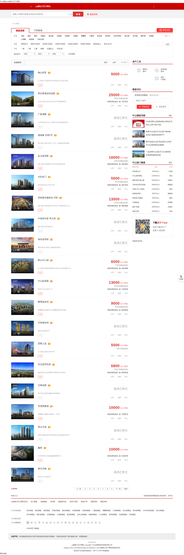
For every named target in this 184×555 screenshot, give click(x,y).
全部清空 (162, 107)
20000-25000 (86, 44)
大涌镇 (23, 39)
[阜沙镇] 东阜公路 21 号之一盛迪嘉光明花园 (53, 143)
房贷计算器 (74, 502)
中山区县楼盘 (16, 510)
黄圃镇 (83, 36)
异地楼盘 (132, 514)
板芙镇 (31, 39)
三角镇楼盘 (117, 510)
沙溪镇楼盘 (51, 514)
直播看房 (18, 62)
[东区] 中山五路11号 (45, 289)
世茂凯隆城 (43, 406)
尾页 (126, 489)
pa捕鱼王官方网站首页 (19, 502)
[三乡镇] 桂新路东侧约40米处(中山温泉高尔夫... (55, 268)
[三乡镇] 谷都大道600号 (46, 352)
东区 (22, 36)
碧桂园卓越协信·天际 (48, 197)
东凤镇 (67, 36)
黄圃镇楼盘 (107, 510)
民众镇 (99, 36)
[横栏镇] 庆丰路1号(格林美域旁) (49, 247)
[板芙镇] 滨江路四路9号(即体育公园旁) (51, 372)
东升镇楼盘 (31, 514)
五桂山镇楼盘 (82, 514)
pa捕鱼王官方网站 (43, 6)
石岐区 (43, 36)
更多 (171, 115)
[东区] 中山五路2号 (44, 477)
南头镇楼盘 (66, 510)
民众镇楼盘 (127, 510)
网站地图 (3, 553)
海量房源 (94, 502)
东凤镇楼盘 (86, 510)
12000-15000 (60, 44)
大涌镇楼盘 (61, 514)
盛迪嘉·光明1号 (45, 135)
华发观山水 (136, 171)
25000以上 (97, 44)
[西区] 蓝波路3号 (44, 331)
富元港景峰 (43, 156)
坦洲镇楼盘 (123, 514)
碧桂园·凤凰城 (137, 198)
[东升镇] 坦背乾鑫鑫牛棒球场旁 (49, 393)
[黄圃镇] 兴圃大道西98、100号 (49, 414)
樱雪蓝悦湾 (43, 302)
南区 (29, 36)
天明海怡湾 (43, 323)
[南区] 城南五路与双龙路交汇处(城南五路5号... (54, 435)
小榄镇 (75, 36)
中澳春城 (135, 202)
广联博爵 (42, 114)
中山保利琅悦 (137, 176)
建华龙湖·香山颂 (138, 180)
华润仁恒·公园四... (138, 189)
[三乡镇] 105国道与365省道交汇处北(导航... (53, 81)
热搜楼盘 (44, 502)
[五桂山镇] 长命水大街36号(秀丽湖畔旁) (52, 101)
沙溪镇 (151, 36)
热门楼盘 (34, 502)
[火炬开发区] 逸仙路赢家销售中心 (50, 456)
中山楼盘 (16, 23)
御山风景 (42, 72)
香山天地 (42, 427)
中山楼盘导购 (138, 115)
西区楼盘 (47, 510)
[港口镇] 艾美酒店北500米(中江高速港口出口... (54, 206)
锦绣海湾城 (136, 193)
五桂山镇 (40, 39)
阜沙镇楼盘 (137, 510)
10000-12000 (48, 44)
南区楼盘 (38, 510)
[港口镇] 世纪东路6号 (45, 227)
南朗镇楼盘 (93, 514)
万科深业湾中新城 (138, 185)
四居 (42, 49)
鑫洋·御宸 (135, 207)
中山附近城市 (16, 518)
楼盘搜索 (20, 30)
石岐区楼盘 (56, 510)
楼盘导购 (93, 14)
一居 (22, 49)
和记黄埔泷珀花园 (46, 93)
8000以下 (24, 44)
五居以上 (50, 49)
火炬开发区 (117, 36)
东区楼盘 (30, 510)
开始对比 (145, 107)
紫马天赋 (42, 468)
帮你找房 (166, 30)
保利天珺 (135, 211)
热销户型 (84, 502)
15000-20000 (73, 44)
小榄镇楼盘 (96, 510)
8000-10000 (35, 44)
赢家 (40, 448)
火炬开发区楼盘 (148, 510)
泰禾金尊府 (43, 239)
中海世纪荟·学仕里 (47, 218)
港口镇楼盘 (160, 510)
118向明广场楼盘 (33, 528)
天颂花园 (42, 385)
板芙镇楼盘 (71, 514)
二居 (29, 49)
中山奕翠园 (43, 281)
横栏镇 (143, 36)
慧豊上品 (42, 343)
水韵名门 (42, 177)
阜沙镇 (107, 36)
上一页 (78, 489)
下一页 (118, 489)
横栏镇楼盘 (41, 514)
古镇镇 (59, 36)
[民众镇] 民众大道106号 (46, 185)
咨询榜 (52, 502)
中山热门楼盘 (138, 162)
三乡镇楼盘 (103, 514)
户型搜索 (38, 30)
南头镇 (51, 36)
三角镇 (91, 36)
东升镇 (135, 36)
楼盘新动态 (62, 502)
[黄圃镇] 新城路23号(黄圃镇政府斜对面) (52, 310)
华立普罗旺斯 (44, 364)
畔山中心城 (43, 260)
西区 (35, 36)
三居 (35, 49)
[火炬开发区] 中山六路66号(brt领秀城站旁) (53, 122)
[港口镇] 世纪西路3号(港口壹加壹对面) (51, 164)
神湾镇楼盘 (113, 514)
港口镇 (127, 36)
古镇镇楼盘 (76, 510)
